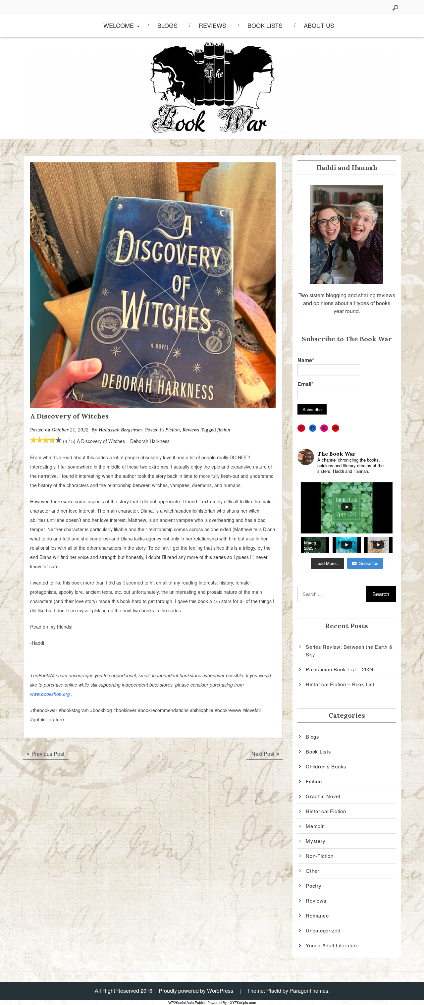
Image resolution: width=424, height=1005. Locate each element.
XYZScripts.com (243, 1002)
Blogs (167, 25)
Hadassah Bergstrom (120, 429)
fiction (223, 429)
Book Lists (265, 25)
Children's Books (326, 766)
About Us (319, 25)
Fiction (172, 429)
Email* (305, 384)
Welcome (118, 25)
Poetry (314, 885)
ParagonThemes (309, 990)
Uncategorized (323, 930)
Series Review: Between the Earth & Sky (349, 650)
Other (312, 870)
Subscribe (368, 563)
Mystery (315, 840)
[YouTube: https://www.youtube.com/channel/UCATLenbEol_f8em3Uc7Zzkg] (336, 428)
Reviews (212, 25)
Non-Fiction (319, 855)
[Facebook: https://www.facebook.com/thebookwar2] (313, 428)
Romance (317, 915)
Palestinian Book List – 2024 (340, 669)
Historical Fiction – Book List (340, 684)
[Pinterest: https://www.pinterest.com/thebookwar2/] (301, 428)
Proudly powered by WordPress (196, 990)
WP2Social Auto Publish (187, 1002)
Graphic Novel (323, 796)
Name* (305, 360)
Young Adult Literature (332, 945)
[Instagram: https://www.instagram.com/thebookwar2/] (324, 428)
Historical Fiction (326, 811)
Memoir (315, 825)
